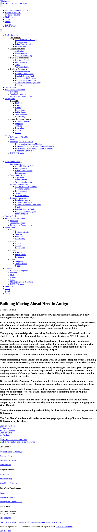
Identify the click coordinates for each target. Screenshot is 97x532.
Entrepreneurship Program (25, 78)
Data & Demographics (19, 58)
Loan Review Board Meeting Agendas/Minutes (34, 148)
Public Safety (20, 112)
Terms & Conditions (64, 526)
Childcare (19, 85)
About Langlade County (20, 119)
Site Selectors (15, 37)
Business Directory (22, 121)
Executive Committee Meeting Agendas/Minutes (34, 146)
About (7, 135)
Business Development (24, 74)
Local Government (22, 71)
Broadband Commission (24, 151)
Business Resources (18, 69)
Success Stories (11, 87)
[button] (5, 531)
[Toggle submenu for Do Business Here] (21, 162)
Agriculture (19, 51)
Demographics (21, 42)
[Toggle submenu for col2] (15, 241)
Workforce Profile (22, 67)
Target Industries (17, 49)
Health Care (20, 110)
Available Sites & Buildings (26, 40)
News (7, 19)
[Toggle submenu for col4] (15, 259)
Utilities (18, 108)
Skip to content (6, 1)
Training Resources (18, 94)
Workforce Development (15, 89)
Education (14, 92)
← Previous (4, 435)
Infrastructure (20, 46)
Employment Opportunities (21, 96)
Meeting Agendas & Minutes (21, 142)
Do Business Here (12, 35)
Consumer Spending (23, 60)
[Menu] (1, 6)
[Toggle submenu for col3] (15, 250)
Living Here (10, 99)
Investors (13, 139)
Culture (18, 130)
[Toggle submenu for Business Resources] (27, 198)
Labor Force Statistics (23, 44)
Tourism (18, 126)
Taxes (17, 65)
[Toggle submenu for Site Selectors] (22, 164)
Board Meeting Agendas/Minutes (28, 144)
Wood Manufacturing (23, 55)
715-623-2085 (10, 26)
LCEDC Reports (17, 153)
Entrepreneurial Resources (25, 80)
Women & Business (13, 12)
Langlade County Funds (24, 76)
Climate (18, 133)
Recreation (19, 128)
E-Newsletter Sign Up (19, 137)
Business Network (12, 15)
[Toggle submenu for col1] (15, 230)
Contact (8, 24)
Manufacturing (21, 53)
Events (7, 22)
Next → (3, 437)
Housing (18, 105)
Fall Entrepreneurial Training (16, 10)
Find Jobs (9, 17)
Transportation (21, 114)
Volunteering (20, 117)
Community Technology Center (27, 83)
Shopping (19, 123)
